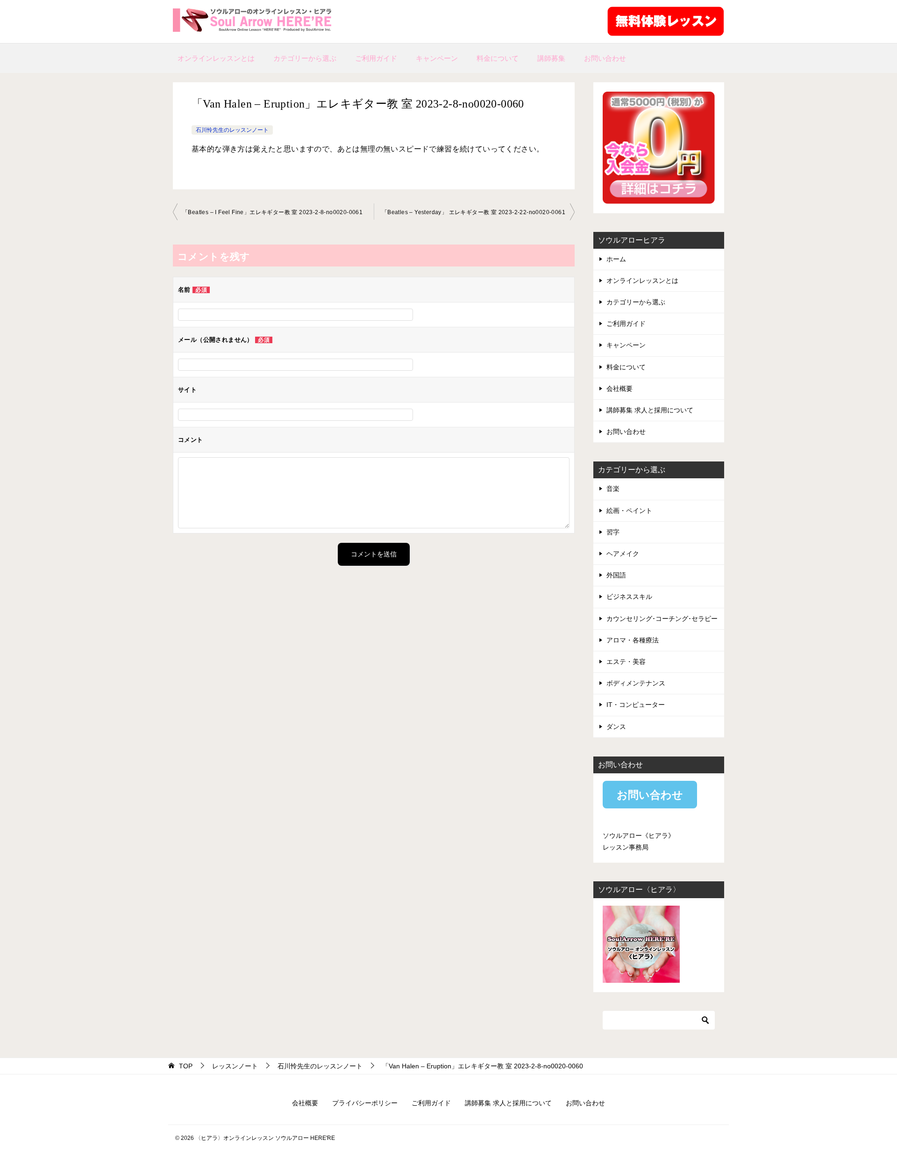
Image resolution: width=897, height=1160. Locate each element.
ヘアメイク (622, 553)
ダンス (616, 726)
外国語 (616, 575)
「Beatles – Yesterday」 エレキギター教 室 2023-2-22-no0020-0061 (473, 212)
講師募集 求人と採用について (649, 410)
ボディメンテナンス (635, 683)
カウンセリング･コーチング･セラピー (662, 618)
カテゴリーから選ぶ (304, 58)
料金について (498, 58)
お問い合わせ (605, 58)
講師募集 (551, 58)
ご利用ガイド (376, 58)
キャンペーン (437, 58)
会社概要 (619, 388)
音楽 (612, 488)
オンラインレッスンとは (216, 58)
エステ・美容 (626, 661)
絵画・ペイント (629, 510)
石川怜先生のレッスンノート (232, 130)
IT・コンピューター (635, 704)
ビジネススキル (629, 596)
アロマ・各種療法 (632, 640)
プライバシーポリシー (365, 1103)
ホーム (616, 259)
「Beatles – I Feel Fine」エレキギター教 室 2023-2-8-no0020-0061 (272, 212)
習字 (612, 532)
